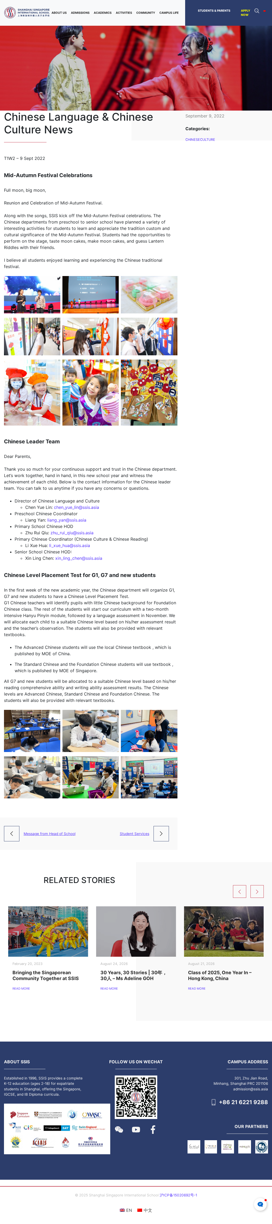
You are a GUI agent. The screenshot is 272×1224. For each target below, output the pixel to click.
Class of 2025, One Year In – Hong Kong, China (220, 975)
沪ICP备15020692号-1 (178, 1195)
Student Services (134, 834)
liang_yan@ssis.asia (66, 520)
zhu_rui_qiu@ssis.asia (72, 532)
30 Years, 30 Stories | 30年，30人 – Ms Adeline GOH (133, 975)
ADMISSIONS (80, 13)
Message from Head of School (49, 834)
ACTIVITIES (124, 13)
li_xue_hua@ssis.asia (69, 545)
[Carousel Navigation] (250, 891)
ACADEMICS (103, 13)
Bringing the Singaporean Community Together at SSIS (45, 975)
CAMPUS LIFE (169, 13)
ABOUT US (59, 13)
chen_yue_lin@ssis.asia (76, 507)
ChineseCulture (200, 140)
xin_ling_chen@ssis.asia (78, 558)
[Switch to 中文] (264, 10)
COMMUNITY (145, 13)
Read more (21, 988)
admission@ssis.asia (250, 1089)
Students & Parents (214, 10)
